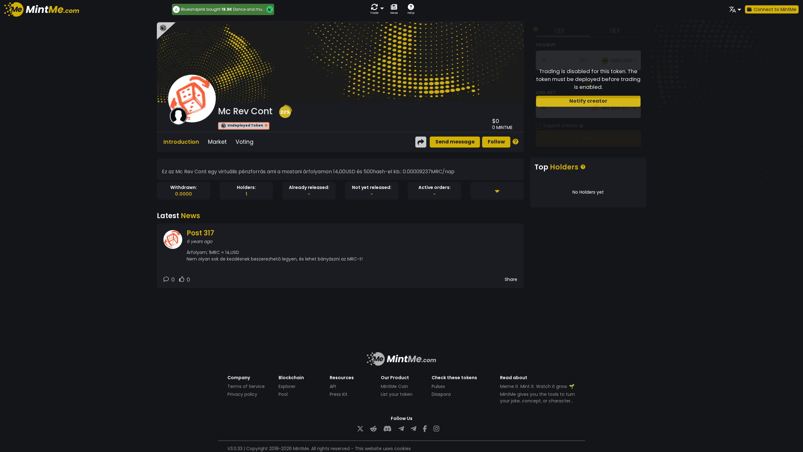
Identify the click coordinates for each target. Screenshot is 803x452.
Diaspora (441, 394)
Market (217, 142)
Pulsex (438, 386)
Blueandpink (193, 9)
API (333, 386)
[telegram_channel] (413, 428)
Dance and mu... (249, 9)
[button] (376, 9)
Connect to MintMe (775, 9)
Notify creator (588, 101)
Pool (283, 394)
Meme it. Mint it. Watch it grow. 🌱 (537, 386)
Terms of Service (246, 386)
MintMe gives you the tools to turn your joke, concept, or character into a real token (537, 401)
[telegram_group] (401, 428)
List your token (396, 394)
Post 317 (200, 233)
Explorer (287, 386)
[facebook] (425, 428)
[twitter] (360, 428)
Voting (244, 142)
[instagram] (436, 428)
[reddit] (373, 428)
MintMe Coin (394, 386)
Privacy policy (242, 394)
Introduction (181, 142)
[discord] (387, 428)
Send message (455, 141)
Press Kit (339, 394)
